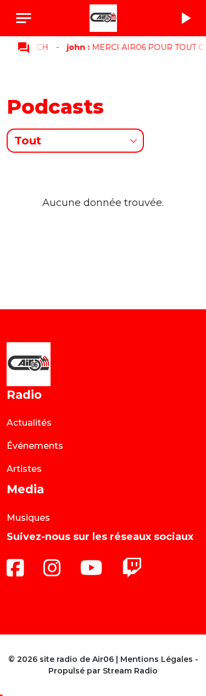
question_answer (23, 47)
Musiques (28, 518)
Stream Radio (130, 671)
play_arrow (185, 18)
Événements (35, 446)
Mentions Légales (156, 659)
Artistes (24, 469)
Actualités (29, 422)
